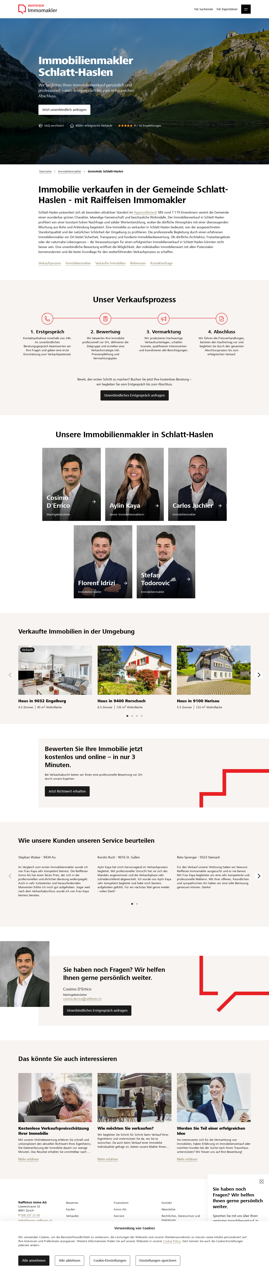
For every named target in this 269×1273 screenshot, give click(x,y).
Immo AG (120, 1209)
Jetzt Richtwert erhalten (67, 791)
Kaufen (70, 1209)
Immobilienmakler (78, 263)
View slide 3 (137, 716)
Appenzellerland (145, 212)
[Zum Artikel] (55, 1097)
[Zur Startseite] (37, 9)
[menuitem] (203, 9)
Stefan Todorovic (155, 579)
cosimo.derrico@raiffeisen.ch (82, 999)
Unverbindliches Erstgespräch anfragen (134, 395)
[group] (51, 125)
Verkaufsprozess (49, 263)
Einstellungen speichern (157, 1260)
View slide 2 (132, 716)
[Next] (259, 675)
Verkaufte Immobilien (110, 263)
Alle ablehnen (69, 1260)
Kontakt (167, 1203)
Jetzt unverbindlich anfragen (64, 110)
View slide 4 (142, 716)
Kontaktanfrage (161, 263)
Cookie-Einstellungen (110, 1260)
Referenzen (138, 263)
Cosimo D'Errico (58, 501)
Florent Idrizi (96, 583)
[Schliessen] (261, 1181)
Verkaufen (72, 1216)
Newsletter (169, 1209)
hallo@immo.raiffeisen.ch (35, 1220)
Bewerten (72, 1203)
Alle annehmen (34, 1260)
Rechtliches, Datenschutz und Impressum (181, 1218)
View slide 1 (127, 716)
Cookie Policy (172, 1241)
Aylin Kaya (125, 505)
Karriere (119, 1216)
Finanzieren (121, 1203)
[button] (246, 9)
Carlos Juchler (193, 505)
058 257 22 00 (30, 1215)
